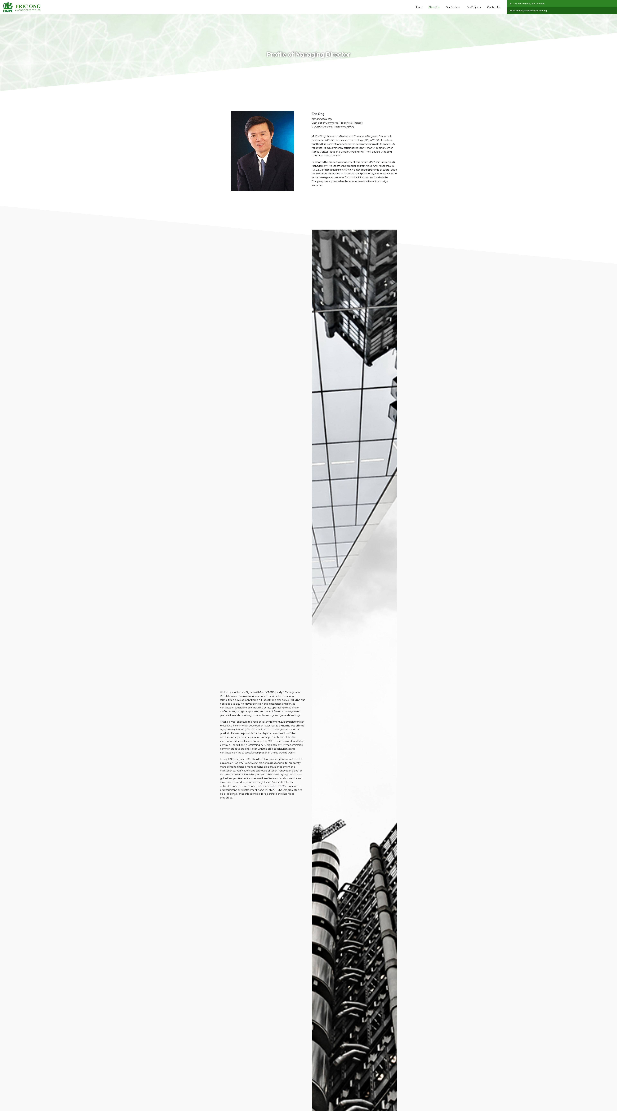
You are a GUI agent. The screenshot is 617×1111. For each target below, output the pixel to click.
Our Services (453, 7)
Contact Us (493, 7)
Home (418, 7)
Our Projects (474, 7)
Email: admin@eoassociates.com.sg (528, 10)
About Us (434, 7)
